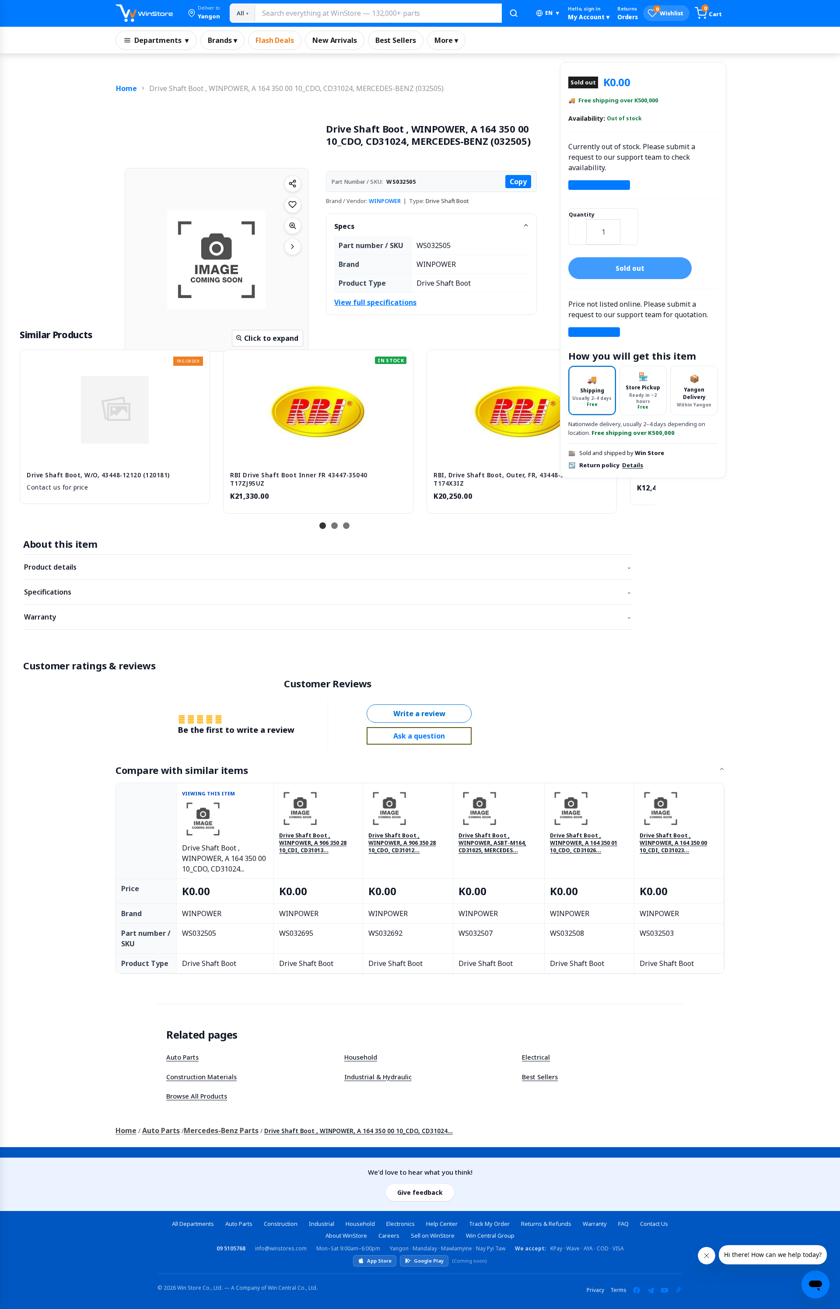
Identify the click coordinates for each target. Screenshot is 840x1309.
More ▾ (446, 40)
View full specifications (375, 302)
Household (360, 1057)
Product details (327, 567)
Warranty (327, 617)
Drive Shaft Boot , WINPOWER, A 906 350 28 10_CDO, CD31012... (402, 843)
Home (126, 88)
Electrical (536, 1057)
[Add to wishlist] (292, 204)
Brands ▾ (222, 40)
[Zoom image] (292, 225)
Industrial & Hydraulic (378, 1076)
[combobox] (378, 13)
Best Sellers (395, 40)
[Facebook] (636, 1290)
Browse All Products (196, 1096)
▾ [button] (552, 13)
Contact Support (599, 185)
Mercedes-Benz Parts (221, 1130)
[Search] (513, 13)
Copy (518, 181)
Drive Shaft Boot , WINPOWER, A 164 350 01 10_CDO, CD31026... (583, 843)
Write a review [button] (419, 713)
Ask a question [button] (419, 736)
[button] (204, 13)
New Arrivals (334, 40)
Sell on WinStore (433, 1235)
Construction (281, 1224)
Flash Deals (275, 40)
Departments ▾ (161, 40)
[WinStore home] (144, 13)
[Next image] (292, 246)
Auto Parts (182, 1057)
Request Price (594, 332)
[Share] (292, 183)
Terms (618, 1290)
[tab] (592, 390)
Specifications (327, 592)
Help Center (442, 1224)
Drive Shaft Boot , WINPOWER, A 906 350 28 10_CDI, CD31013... (312, 843)
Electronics (400, 1224)
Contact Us (654, 1224)
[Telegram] (650, 1290)
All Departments (193, 1224)
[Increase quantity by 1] (629, 226)
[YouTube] (664, 1290)
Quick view (115, 455)
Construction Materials (201, 1076)
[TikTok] (678, 1290)
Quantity (582, 214)
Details (632, 465)
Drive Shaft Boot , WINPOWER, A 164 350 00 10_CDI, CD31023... (673, 843)
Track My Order (489, 1224)
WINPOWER (385, 201)
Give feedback (420, 1192)
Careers (388, 1235)
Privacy (595, 1290)
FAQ (623, 1224)
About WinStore (346, 1235)
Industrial (321, 1224)
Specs (344, 226)
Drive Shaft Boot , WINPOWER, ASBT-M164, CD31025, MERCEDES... (492, 843)
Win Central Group (490, 1235)
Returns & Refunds (546, 1224)
